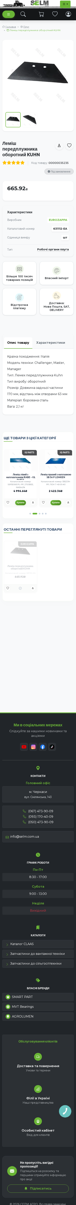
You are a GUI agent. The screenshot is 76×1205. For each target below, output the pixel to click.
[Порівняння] (33, 502)
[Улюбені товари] (55, 14)
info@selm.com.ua (24, 836)
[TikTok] (52, 747)
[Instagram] (33, 747)
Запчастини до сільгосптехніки (36, 963)
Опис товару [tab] (18, 343)
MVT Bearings (23, 1007)
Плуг (26, 26)
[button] (30, 513)
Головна (10, 26)
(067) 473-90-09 (40, 811)
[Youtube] (24, 747)
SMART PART (22, 997)
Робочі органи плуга (53, 249)
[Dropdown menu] (65, 4)
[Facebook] (43, 747)
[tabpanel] (38, 381)
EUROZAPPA (58, 220)
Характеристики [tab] (50, 343)
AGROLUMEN (23, 1016)
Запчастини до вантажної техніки (37, 954)
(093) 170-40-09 (40, 817)
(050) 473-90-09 (40, 822)
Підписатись (40, 1188)
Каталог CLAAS (22, 944)
